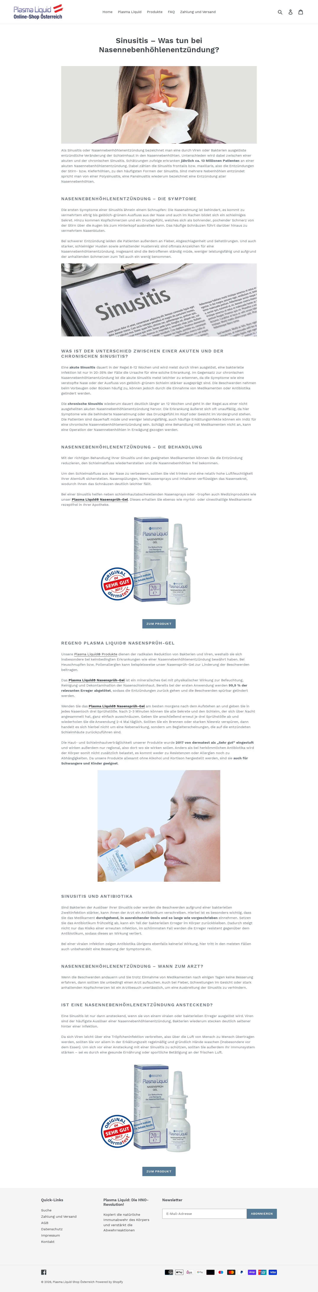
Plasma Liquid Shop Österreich (74, 1282)
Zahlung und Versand (59, 1216)
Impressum (50, 1235)
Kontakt (48, 1242)
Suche (46, 1210)
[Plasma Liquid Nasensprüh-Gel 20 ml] (159, 560)
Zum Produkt (158, 623)
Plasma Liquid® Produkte (95, 654)
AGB (44, 1223)
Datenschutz (52, 1229)
